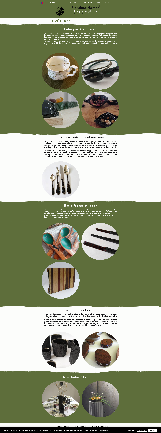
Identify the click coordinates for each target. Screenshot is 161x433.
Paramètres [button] (131, 430)
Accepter (152, 430)
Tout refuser (141, 430)
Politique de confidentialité (100, 430)
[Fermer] (159, 430)
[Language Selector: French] (44, 3)
